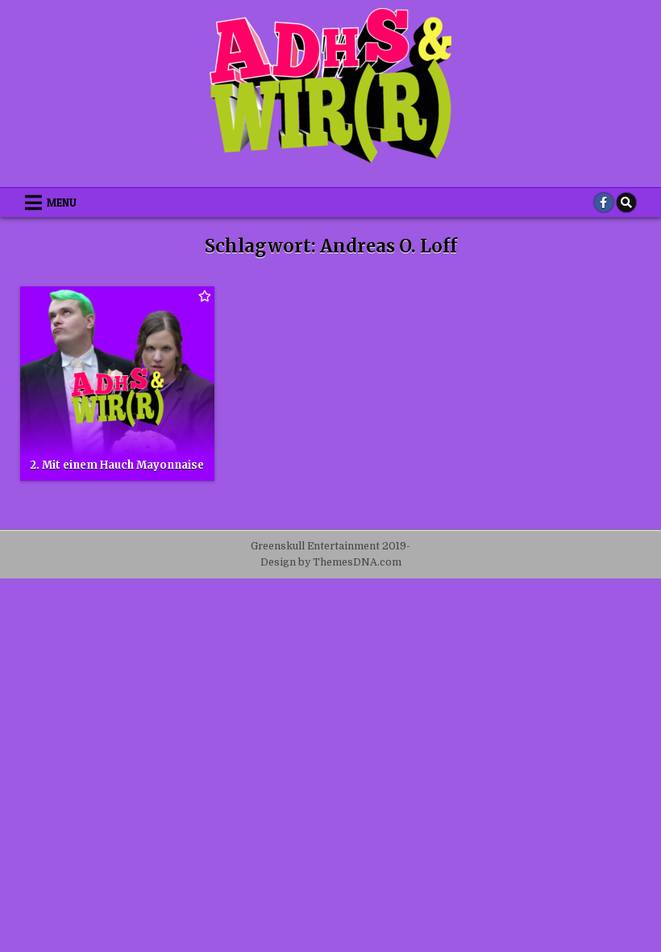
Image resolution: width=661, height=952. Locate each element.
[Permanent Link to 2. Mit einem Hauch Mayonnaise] (117, 383)
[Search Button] (626, 202)
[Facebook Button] (603, 202)
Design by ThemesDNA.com (330, 562)
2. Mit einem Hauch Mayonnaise (117, 465)
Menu (62, 202)
